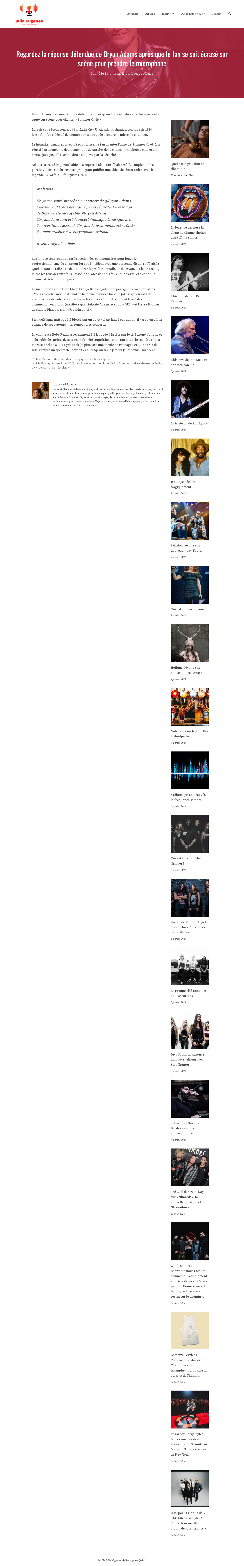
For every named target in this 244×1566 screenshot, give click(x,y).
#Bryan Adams (93, 213)
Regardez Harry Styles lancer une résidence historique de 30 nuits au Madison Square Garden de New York (189, 1444)
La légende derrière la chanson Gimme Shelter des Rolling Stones (188, 232)
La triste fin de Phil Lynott (189, 423)
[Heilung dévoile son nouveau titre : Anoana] (190, 659)
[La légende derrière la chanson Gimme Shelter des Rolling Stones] (190, 219)
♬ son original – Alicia (55, 243)
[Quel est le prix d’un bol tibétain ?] (190, 156)
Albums (150, 13)
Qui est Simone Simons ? (188, 609)
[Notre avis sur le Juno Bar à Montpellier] (190, 723)
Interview (168, 13)
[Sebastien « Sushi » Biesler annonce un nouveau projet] (190, 1115)
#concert (81, 219)
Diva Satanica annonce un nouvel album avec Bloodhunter (187, 1059)
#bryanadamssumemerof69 (99, 225)
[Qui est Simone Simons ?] (190, 601)
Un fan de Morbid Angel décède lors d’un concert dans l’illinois (188, 927)
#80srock (67, 225)
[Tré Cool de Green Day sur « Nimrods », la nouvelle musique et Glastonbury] (190, 1184)
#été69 (129, 225)
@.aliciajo (44, 189)
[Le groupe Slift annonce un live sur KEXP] (190, 983)
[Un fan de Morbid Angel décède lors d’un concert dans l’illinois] (190, 914)
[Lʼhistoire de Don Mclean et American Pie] (190, 351)
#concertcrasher (50, 231)
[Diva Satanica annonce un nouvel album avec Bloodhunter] (190, 1046)
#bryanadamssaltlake (91, 231)
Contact (216, 13)
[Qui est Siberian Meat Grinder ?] (190, 850)
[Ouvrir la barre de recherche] (230, 14)
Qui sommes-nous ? (193, 13)
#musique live (119, 219)
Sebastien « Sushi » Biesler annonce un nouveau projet (185, 1128)
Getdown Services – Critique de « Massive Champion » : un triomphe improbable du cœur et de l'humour (189, 1365)
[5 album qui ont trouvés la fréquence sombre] (190, 786)
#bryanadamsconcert (54, 219)
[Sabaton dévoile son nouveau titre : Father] (190, 537)
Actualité (132, 13)
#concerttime (47, 225)
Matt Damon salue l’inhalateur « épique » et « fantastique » (73, 359)
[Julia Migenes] (29, 14)
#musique (97, 219)
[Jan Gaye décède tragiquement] (190, 474)
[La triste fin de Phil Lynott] (190, 415)
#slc (68, 231)
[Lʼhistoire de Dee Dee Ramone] (190, 288)
